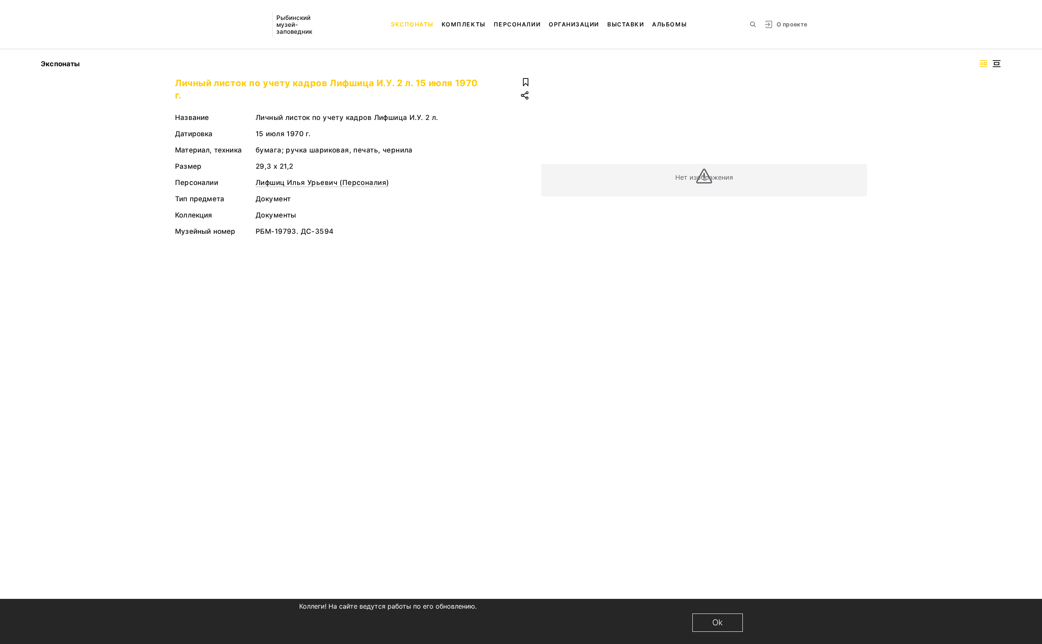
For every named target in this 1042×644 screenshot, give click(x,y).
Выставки (625, 24)
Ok (717, 622)
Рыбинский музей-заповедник (294, 24)
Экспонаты (412, 24)
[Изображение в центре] (996, 63)
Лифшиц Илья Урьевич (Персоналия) (322, 182)
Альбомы (669, 24)
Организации (574, 24)
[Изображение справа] (983, 63)
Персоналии (517, 24)
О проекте (792, 24)
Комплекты (464, 24)
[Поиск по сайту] (753, 24)
